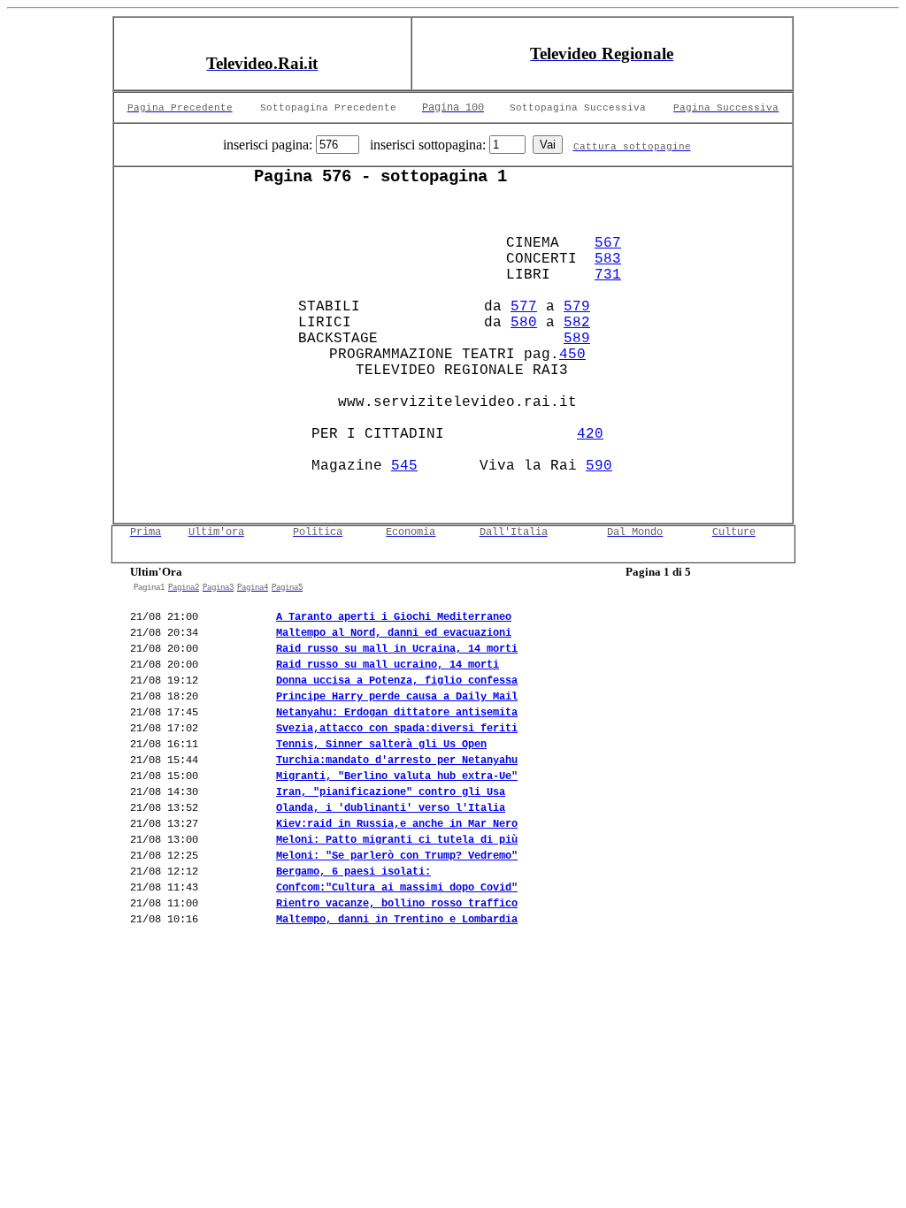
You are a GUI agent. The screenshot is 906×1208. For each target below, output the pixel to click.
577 (524, 307)
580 (524, 323)
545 (404, 466)
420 (590, 434)
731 (608, 275)
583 (608, 259)
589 (577, 339)
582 (577, 323)
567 (608, 243)
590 (599, 466)
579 (577, 307)
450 (572, 355)
